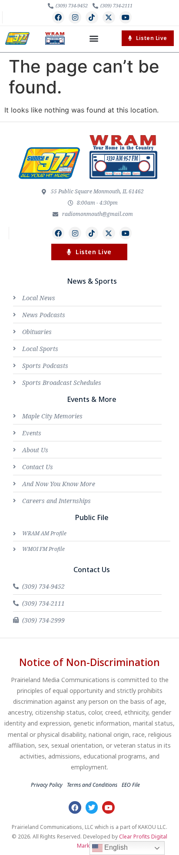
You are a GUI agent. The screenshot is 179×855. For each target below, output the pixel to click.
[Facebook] (58, 17)
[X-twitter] (109, 17)
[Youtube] (125, 17)
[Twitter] (92, 807)
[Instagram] (75, 17)
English (115, 847)
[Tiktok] (92, 17)
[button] (93, 38)
